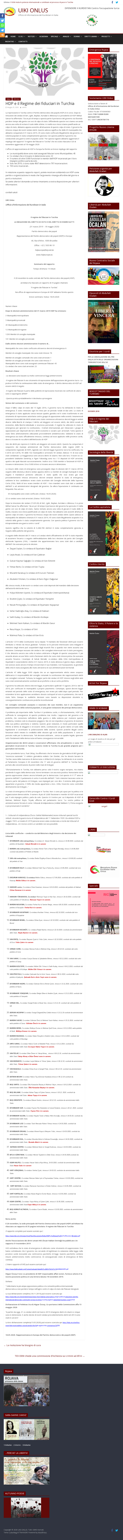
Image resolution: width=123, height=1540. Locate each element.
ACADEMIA (43, 36)
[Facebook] (2, 15)
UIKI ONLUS (33, 10)
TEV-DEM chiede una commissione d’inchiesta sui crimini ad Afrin (50, 1355)
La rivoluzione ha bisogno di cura (22, 1345)
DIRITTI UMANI (91, 36)
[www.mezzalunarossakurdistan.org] (96, 835)
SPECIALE (54, 36)
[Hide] (1, 39)
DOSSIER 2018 (93, 411)
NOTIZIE (31, 36)
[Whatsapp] (2, 25)
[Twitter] (2, 20)
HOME (13, 36)
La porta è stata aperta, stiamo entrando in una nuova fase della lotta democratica (42, 2)
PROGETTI (105, 36)
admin (24, 107)
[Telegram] (2, 30)
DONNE (77, 36)
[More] (2, 35)
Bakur (9, 99)
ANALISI (66, 36)
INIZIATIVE (9, 41)
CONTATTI (22, 41)
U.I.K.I (20, 36)
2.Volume (17, 1445)
